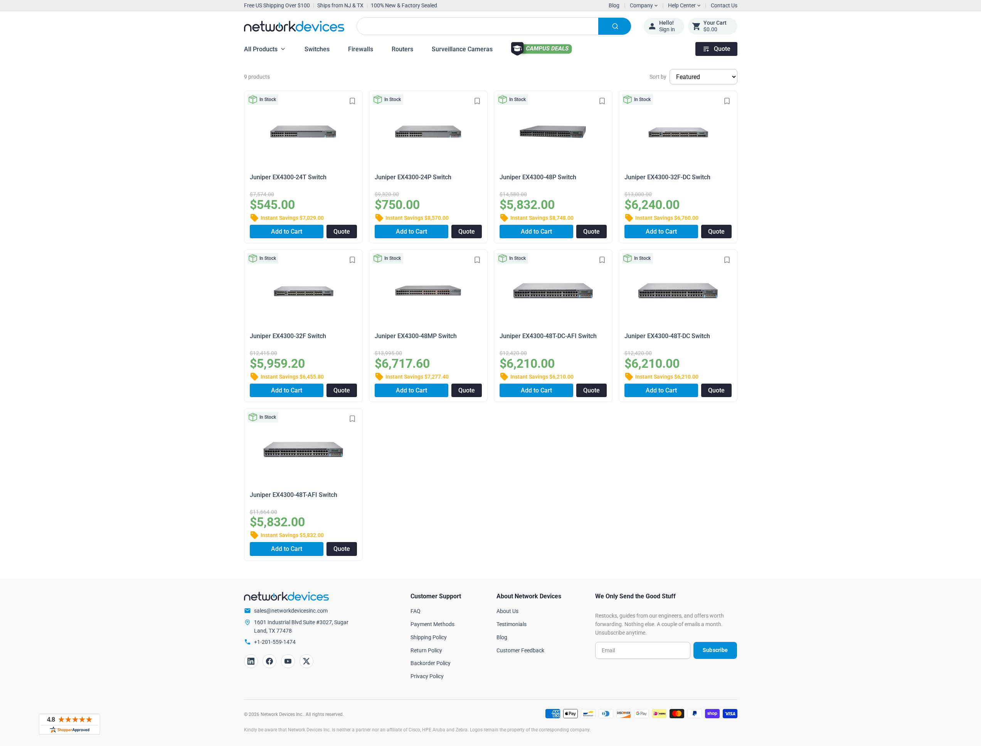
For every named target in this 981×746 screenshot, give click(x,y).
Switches (317, 49)
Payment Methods (432, 624)
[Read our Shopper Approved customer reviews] (69, 724)
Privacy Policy (427, 676)
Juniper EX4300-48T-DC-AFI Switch (548, 336)
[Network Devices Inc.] (294, 26)
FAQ (416, 611)
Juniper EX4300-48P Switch (538, 177)
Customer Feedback (520, 650)
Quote (722, 48)
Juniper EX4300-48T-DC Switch (667, 336)
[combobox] (494, 26)
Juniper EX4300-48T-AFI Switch (293, 494)
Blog (614, 5)
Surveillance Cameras (462, 49)
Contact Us (724, 5)
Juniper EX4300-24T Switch (288, 177)
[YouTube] (288, 661)
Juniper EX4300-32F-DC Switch (667, 177)
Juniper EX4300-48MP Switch (416, 336)
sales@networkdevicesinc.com (291, 611)
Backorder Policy (431, 663)
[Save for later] (352, 101)
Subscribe (715, 650)
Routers (402, 49)
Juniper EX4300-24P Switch (413, 177)
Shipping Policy (429, 637)
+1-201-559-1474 (275, 642)
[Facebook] (269, 661)
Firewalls (360, 49)
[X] (306, 661)
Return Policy (426, 650)
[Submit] (614, 26)
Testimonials (511, 624)
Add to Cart (286, 231)
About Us (507, 611)
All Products (261, 49)
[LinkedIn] (251, 661)
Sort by (658, 77)
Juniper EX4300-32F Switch (288, 336)
